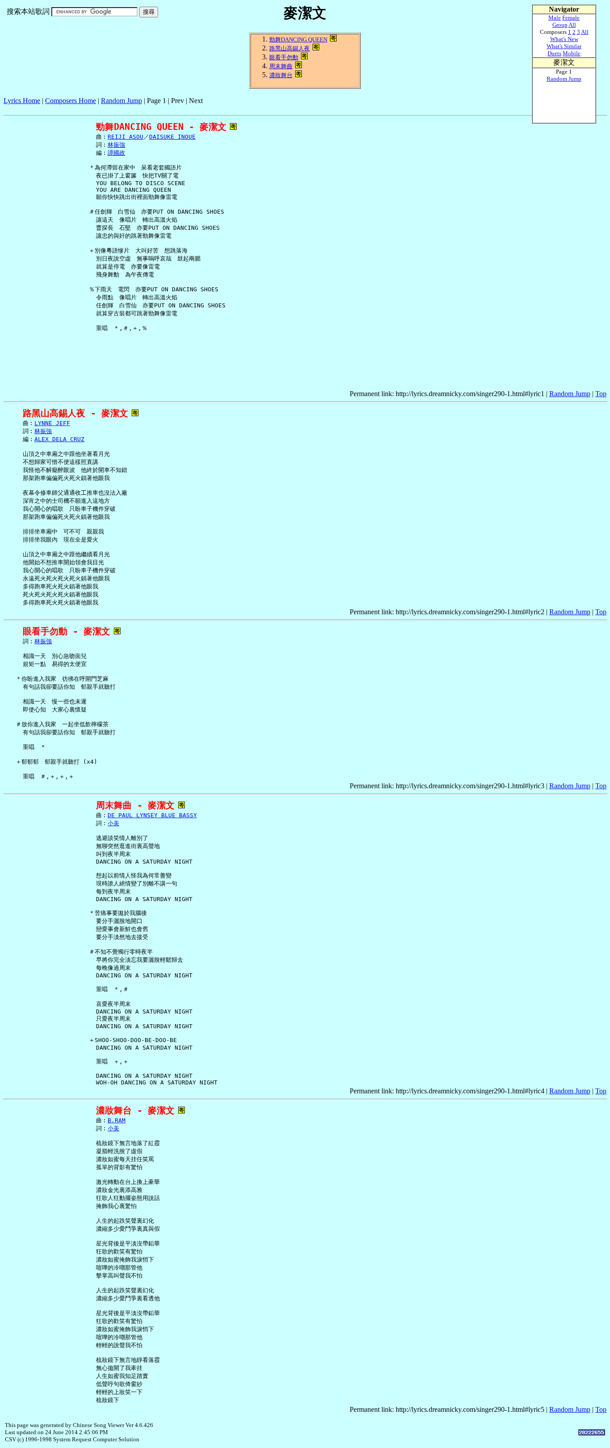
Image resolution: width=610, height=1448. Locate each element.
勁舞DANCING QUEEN (298, 39)
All (572, 24)
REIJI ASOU (125, 136)
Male (554, 17)
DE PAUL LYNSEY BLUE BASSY (152, 815)
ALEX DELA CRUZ (59, 439)
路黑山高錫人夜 (289, 48)
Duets (554, 53)
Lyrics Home (22, 100)
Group (560, 24)
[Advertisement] (166, 108)
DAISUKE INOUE (172, 136)
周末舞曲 (280, 66)
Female (571, 17)
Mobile (572, 53)
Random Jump (121, 100)
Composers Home (70, 100)
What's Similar (564, 46)
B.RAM (116, 1120)
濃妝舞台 (280, 75)
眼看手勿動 (283, 57)
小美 (113, 823)
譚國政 (116, 152)
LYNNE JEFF (52, 423)
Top (600, 393)
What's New (564, 39)
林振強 (116, 144)
